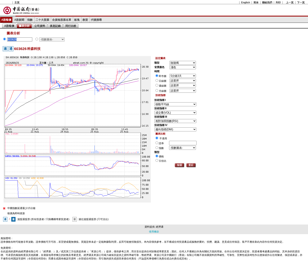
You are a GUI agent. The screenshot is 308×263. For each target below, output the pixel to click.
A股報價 (6, 19)
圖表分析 (24, 25)
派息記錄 (55, 25)
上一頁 (290, 2)
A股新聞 (19, 19)
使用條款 (154, 231)
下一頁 (301, 2)
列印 (278, 2)
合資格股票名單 (61, 19)
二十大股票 (42, 19)
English (245, 2)
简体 (256, 2)
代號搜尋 (96, 19)
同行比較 (70, 25)
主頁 (16, 2)
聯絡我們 (267, 2)
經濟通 (159, 226)
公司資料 (39, 25)
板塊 (77, 19)
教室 (85, 19)
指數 (30, 19)
